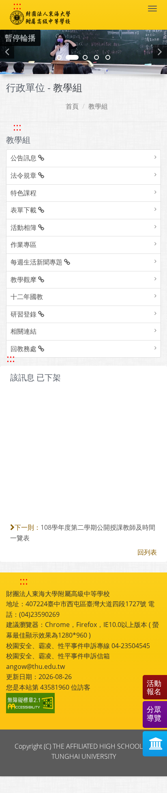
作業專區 (23, 244)
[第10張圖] (107, 57)
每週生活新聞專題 (37, 262)
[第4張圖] (72, 57)
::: (17, 6)
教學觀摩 (24, 279)
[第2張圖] (59, 57)
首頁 (72, 106)
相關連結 (23, 331)
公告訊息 (24, 157)
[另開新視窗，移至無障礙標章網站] (31, 703)
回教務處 (24, 348)
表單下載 (24, 209)
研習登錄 (24, 314)
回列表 (147, 552)
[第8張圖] (96, 57)
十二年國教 (27, 296)
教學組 (98, 106)
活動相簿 (24, 227)
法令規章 (24, 175)
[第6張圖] (85, 57)
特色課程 (23, 192)
